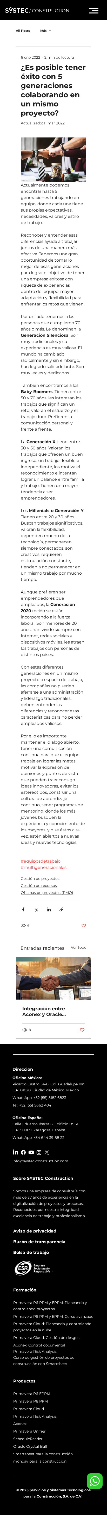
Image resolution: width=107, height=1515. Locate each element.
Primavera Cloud (28, 1408)
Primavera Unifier (29, 1431)
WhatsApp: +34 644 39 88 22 (38, 1137)
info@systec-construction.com (40, 1161)
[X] (47, 1152)
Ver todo (78, 947)
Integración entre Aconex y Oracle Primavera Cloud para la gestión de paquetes (51, 1011)
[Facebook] (23, 1152)
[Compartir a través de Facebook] (23, 909)
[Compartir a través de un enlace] (61, 909)
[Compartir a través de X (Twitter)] (36, 909)
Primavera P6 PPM (30, 1401)
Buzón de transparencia (39, 1241)
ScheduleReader (28, 1438)
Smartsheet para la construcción (43, 1454)
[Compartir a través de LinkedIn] (48, 909)
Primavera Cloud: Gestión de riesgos (46, 1337)
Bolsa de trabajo (31, 1252)
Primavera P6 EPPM (31, 1393)
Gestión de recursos (39, 885)
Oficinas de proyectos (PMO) (47, 892)
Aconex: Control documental (39, 1345)
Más (43, 31)
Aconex (19, 1423)
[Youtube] (31, 1152)
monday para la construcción (39, 1461)
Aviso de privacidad (34, 1231)
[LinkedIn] (15, 1152)
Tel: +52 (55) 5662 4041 (32, 1105)
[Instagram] (39, 1152)
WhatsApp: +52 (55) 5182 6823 (39, 1097)
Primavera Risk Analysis (35, 1416)
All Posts (23, 31)
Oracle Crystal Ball (30, 1446)
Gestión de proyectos (40, 878)
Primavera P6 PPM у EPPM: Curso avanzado (53, 1316)
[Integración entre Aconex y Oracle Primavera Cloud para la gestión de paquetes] (53, 978)
